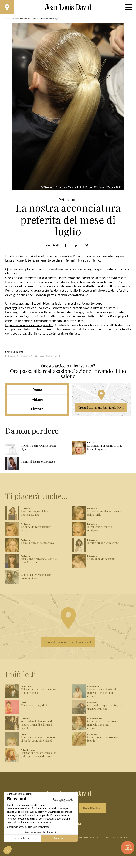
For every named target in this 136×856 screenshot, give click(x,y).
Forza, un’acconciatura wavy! (38, 543)
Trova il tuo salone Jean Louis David (101, 407)
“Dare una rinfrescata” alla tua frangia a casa (39, 560)
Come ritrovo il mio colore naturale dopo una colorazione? (102, 724)
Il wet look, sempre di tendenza (100, 528)
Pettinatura (10, 356)
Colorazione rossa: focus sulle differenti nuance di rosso (38, 754)
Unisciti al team (92, 808)
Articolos (15, 19)
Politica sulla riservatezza (117, 837)
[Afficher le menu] (129, 7)
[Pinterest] (76, 245)
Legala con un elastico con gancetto (29, 325)
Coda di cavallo (23, 356)
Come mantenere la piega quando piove (36, 576)
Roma (37, 389)
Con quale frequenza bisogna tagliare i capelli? (104, 706)
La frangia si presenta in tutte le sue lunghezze (104, 447)
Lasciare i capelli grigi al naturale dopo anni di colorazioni (101, 693)
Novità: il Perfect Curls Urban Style (38, 447)
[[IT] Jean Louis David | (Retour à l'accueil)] (68, 7)
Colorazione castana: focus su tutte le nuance (38, 691)
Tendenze (50, 356)
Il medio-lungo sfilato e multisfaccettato (35, 512)
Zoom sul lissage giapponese (38, 461)
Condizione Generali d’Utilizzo (85, 837)
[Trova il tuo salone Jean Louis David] (7, 7)
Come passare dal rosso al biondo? (102, 738)
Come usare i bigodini (34, 705)
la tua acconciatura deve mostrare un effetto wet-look (71, 286)
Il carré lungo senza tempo (103, 543)
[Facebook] (65, 245)
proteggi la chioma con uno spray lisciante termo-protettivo (46, 308)
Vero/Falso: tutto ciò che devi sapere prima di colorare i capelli (38, 724)
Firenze (37, 408)
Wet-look (59, 356)
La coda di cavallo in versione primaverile (104, 512)
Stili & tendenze (37, 356)
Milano (37, 399)
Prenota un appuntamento (127, 847)
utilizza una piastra (102, 308)
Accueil (7, 19)
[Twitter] (87, 245)
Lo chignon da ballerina (101, 558)
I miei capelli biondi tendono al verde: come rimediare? (38, 738)
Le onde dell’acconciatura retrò (36, 528)
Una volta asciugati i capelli (23, 303)
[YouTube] (79, 824)
